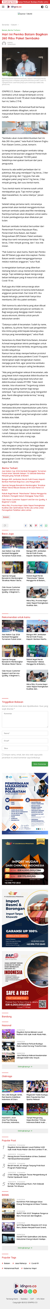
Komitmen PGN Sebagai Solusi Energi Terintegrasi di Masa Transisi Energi (32, 1203)
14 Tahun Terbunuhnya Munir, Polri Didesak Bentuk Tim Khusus (26, 1185)
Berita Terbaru (14, 30)
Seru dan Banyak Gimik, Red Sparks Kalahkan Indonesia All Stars (12, 1097)
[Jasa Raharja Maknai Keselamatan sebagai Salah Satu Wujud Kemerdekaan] (8, 1057)
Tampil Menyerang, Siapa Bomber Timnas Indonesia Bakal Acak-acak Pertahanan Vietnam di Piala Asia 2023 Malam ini (36, 1120)
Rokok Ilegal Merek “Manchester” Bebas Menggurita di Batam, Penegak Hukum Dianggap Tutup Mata (24, 494)
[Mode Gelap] (42, 7)
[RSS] (35, 1291)
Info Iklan (40, 1299)
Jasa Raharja (21, 1263)
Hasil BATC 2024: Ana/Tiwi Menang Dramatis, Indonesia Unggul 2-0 (10, 1120)
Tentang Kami (12, 1299)
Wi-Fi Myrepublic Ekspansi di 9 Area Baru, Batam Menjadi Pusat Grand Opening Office (32, 1226)
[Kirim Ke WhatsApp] (46, 526)
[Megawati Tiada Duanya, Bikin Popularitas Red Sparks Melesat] (37, 1086)
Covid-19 (35, 1263)
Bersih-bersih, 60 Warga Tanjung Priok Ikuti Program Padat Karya (26, 1166)
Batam (4, 30)
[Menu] (3, 7)
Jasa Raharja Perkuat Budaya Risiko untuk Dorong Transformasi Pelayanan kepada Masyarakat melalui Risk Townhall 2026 (31, 1045)
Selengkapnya (24, 1066)
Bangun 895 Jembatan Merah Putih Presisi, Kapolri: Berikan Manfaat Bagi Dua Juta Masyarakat (23, 480)
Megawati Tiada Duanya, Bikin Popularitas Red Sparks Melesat (37, 1097)
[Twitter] (21, 1291)
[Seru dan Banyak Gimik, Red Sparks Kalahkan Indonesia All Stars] (12, 1086)
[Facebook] (16, 1291)
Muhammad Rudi (11, 1268)
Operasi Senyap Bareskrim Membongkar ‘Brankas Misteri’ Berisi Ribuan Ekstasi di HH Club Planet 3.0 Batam (23, 487)
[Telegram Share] (41, 526)
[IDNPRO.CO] (14, 7)
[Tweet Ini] (31, 526)
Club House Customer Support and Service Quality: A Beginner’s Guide (24, 500)
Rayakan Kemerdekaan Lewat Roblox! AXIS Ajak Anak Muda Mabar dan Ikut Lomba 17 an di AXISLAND (32, 1033)
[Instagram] (25, 1291)
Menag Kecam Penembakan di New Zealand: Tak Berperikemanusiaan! (27, 1157)
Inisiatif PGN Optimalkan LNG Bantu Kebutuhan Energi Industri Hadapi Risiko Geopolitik (32, 1238)
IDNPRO (10, 43)
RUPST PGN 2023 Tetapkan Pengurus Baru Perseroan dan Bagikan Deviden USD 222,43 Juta (32, 1214)
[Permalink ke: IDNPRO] (4, 43)
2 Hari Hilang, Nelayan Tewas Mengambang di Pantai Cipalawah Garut (27, 1175)
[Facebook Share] (26, 526)
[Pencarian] (46, 7)
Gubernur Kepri (30, 1268)
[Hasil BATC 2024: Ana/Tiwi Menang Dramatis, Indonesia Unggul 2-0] (12, 1109)
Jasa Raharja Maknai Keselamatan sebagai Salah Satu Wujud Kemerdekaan (32, 1056)
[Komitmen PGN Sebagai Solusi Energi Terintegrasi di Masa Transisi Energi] (8, 1203)
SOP (32, 1299)
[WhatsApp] (30, 1291)
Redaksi (24, 1299)
